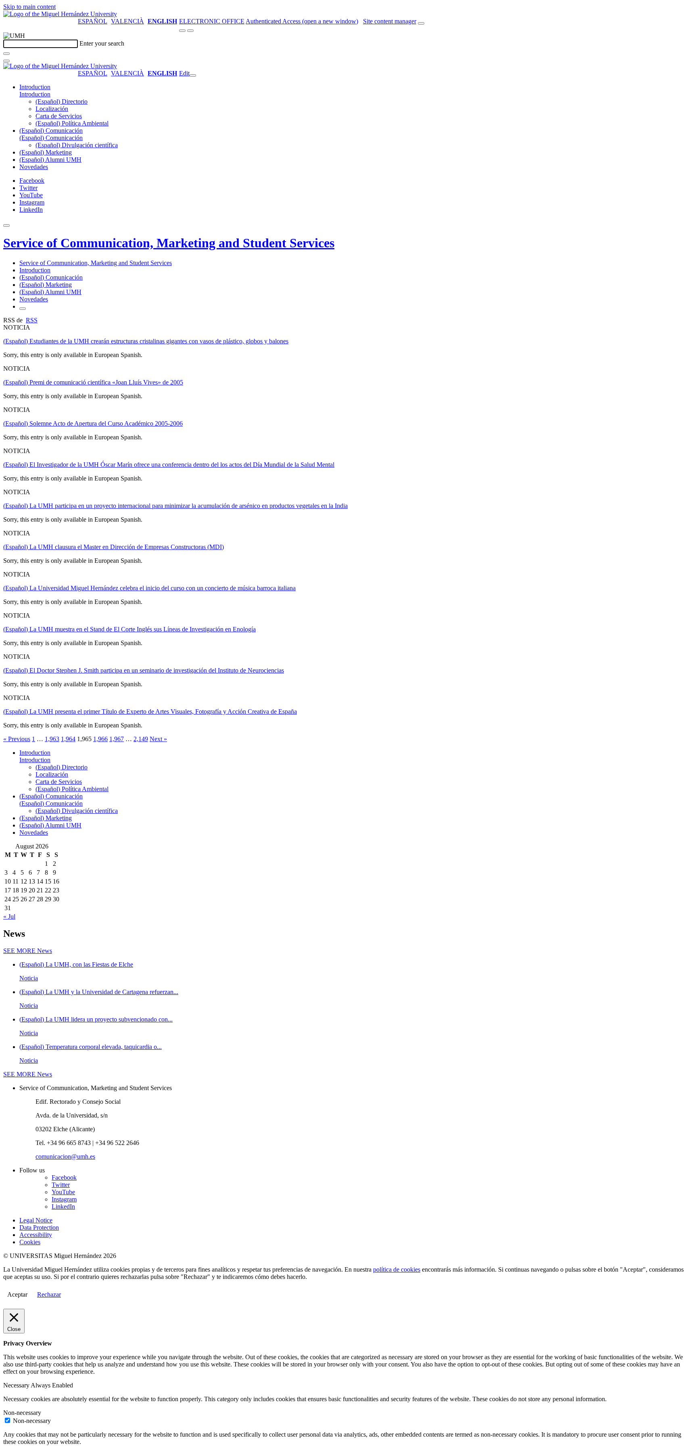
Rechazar (49, 1294)
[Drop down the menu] (190, 30)
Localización (51, 108)
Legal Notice (35, 1220)
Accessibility (35, 1234)
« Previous (16, 738)
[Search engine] (421, 23)
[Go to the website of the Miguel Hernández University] (60, 13)
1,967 (116, 738)
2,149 (141, 738)
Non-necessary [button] (22, 1412)
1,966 (100, 738)
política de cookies (396, 1269)
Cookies (29, 1242)
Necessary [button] (17, 1385)
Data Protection (39, 1227)
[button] (34, 94)
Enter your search (101, 43)
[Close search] (6, 61)
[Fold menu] (193, 75)
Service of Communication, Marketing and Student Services (168, 243)
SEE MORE (27, 950)
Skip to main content (29, 6)
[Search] (6, 53)
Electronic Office (211, 21)
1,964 (68, 738)
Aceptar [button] (17, 1294)
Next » (158, 738)
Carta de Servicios (58, 116)
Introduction (34, 87)
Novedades (33, 166)
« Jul (9, 916)
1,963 (52, 738)
